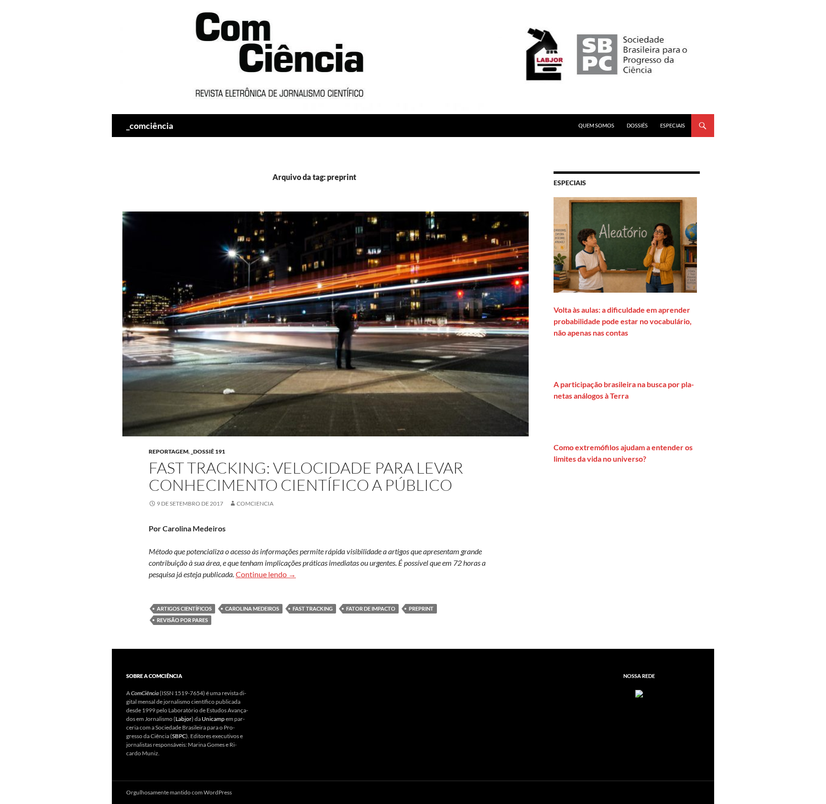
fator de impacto (370, 608)
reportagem (168, 451)
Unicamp (213, 718)
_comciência (149, 125)
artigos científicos (184, 608)
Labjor (183, 718)
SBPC (179, 736)
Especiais (672, 125)
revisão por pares (182, 620)
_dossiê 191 (208, 451)
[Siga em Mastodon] (639, 693)
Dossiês (637, 125)
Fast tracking (313, 608)
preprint (421, 608)
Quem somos (596, 125)
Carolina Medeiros (252, 608)
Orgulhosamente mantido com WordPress (179, 792)
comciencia (255, 503)
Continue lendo (266, 574)
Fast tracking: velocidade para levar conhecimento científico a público (306, 476)
